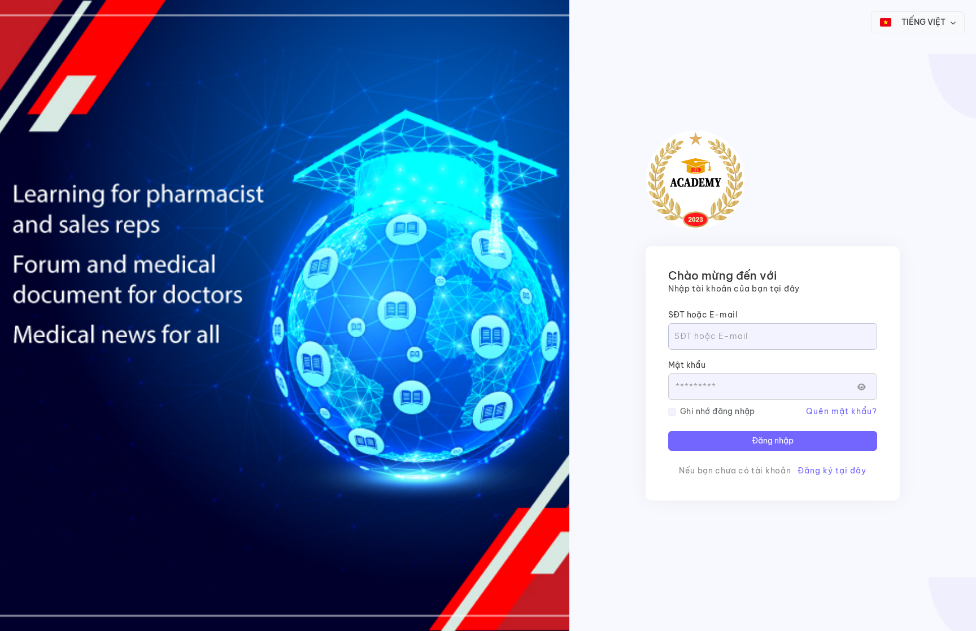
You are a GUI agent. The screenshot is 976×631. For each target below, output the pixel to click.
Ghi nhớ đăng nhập (717, 411)
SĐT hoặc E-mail (703, 315)
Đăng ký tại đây (832, 470)
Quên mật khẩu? (841, 411)
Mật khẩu (686, 365)
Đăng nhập (773, 441)
